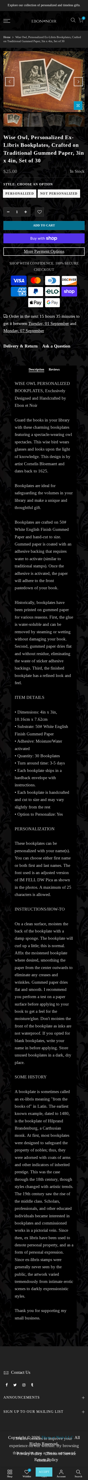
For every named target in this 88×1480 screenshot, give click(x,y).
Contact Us (20, 1372)
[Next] (78, 81)
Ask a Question (56, 346)
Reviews (54, 369)
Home (7, 37)
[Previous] (9, 81)
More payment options (44, 251)
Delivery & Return (20, 346)
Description (36, 369)
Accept (44, 1471)
